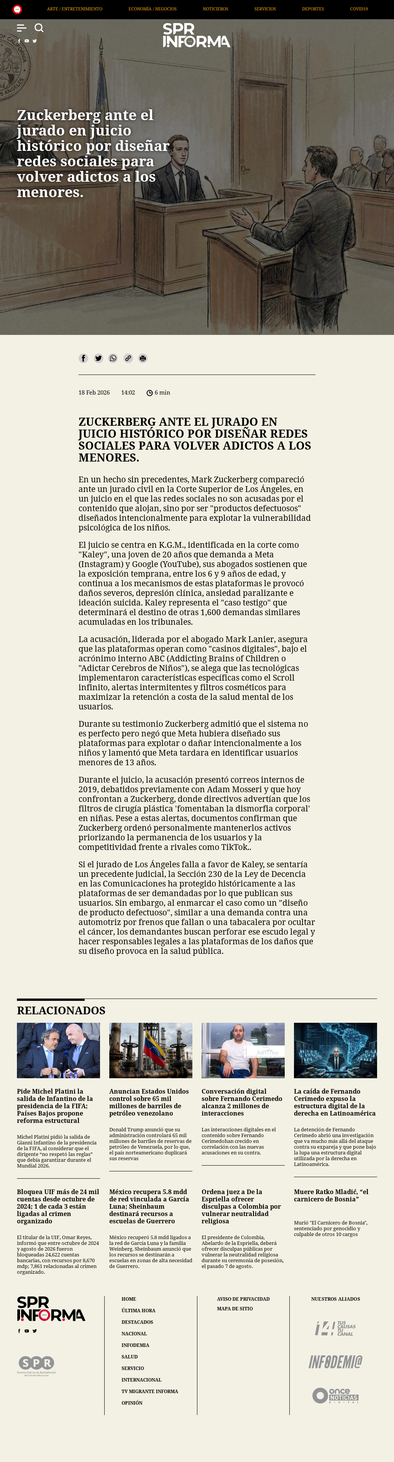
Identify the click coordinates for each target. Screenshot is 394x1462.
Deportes (188, 9)
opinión (132, 1403)
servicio (133, 1368)
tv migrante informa (150, 1391)
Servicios (139, 9)
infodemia (135, 1345)
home (129, 1299)
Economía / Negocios (27, 9)
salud (130, 1356)
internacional (142, 1380)
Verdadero (281, 9)
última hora (138, 1310)
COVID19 (233, 9)
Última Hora (336, 9)
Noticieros (90, 9)
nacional (134, 1333)
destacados (137, 1322)
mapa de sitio (235, 1309)
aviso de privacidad (243, 1299)
